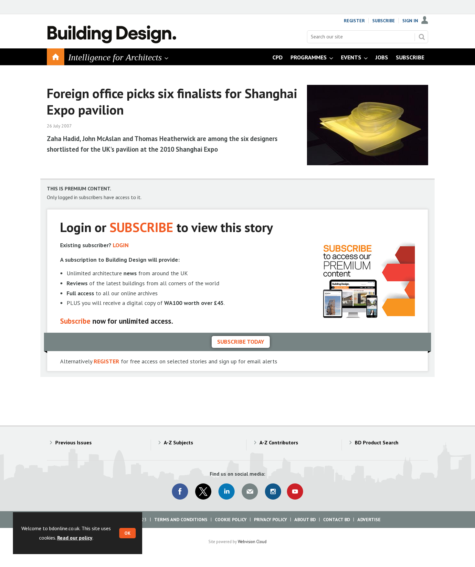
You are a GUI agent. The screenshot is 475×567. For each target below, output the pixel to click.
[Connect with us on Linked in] (226, 491)
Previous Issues (73, 442)
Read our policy (74, 537)
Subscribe (383, 20)
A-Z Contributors (278, 442)
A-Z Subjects (178, 442)
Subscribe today (240, 341)
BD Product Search (376, 442)
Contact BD (336, 519)
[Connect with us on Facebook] (180, 491)
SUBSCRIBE (141, 227)
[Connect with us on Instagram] (273, 491)
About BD (305, 519)
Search (422, 37)
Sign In (410, 20)
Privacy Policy (270, 519)
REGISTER (106, 361)
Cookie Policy (231, 519)
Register (354, 20)
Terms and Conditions (180, 519)
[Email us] (249, 491)
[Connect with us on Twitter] (203, 491)
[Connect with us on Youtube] (295, 491)
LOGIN (121, 245)
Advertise (369, 519)
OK (127, 533)
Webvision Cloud (252, 541)
